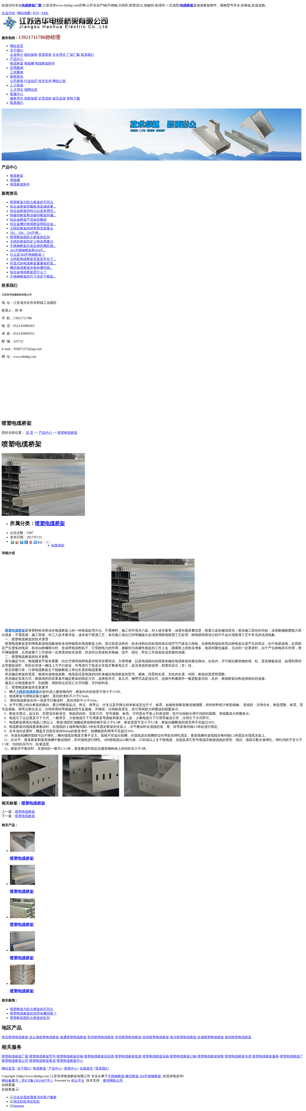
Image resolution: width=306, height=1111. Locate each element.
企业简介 (16, 54)
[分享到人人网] (26, 542)
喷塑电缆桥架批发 (128, 1056)
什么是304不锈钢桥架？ (27, 254)
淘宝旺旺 (33, 1101)
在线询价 (58, 545)
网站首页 (16, 46)
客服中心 (16, 94)
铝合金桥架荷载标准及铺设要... (33, 206)
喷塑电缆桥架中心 (70, 1060)
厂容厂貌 (73, 54)
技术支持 (45, 81)
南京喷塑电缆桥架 (183, 1037)
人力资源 (16, 85)
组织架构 (30, 54)
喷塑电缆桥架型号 (42, 1056)
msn (21, 1105)
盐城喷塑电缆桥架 (210, 1037)
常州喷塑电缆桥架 (128, 1037)
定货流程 (45, 98)
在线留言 (86, 1068)
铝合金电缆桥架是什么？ (28, 272)
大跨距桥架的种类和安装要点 (31, 228)
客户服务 (50, 1097)
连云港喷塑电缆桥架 (44, 1037)
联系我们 (87, 54)
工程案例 (16, 72)
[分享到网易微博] (30, 542)
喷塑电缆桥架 (67, 432)
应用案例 (16, 68)
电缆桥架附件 (45, 63)
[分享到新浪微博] (17, 542)
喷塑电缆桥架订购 (183, 1056)
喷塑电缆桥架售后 (42, 1060)
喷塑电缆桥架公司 (15, 1060)
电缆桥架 (16, 63)
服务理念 (16, 98)
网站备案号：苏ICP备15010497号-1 (27, 1080)
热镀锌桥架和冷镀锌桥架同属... (33, 215)
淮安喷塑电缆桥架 (15, 1037)
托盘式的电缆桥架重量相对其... (33, 263)
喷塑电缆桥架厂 (291, 1056)
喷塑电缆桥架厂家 (15, 1056)
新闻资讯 (16, 76)
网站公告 (59, 81)
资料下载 (73, 98)
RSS (36, 13)
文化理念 (59, 54)
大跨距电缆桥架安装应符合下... (33, 259)
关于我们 (16, 50)
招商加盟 (30, 98)
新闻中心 (70, 1068)
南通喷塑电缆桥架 (73, 1037)
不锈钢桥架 (116, 1076)
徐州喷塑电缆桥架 (155, 1037)
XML (45, 13)
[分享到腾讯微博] (21, 542)
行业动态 (30, 81)
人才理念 (16, 89)
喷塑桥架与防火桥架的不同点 (31, 202)
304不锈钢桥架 (150, 1076)
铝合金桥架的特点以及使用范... (33, 211)
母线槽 (29, 63)
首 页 (29, 432)
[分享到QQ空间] (12, 542)
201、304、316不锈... (25, 232)
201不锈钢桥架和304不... (28, 250)
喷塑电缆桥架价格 (70, 1056)
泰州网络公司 (113, 1080)
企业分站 (8, 13)
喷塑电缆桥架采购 (155, 1056)
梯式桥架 (132, 1076)
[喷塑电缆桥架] (43, 514)
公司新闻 (16, 81)
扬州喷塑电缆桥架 (238, 1037)
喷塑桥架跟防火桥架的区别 (30, 237)
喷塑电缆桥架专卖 (238, 1056)
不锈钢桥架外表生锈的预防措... (33, 246)
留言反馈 (59, 98)
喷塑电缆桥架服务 (265, 1056)
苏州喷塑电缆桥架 (100, 1037)
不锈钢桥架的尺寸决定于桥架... (33, 276)
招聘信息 (30, 89)
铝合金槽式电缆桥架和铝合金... (33, 224)
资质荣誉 (45, 54)
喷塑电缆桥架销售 (210, 1056)
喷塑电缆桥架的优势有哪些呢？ (33, 1013)
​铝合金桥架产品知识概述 (28, 219)
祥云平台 (78, 1080)
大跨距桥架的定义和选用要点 (31, 241)
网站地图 (24, 13)
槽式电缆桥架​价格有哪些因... (31, 267)
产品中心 (16, 59)
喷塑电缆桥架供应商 (99, 1056)
